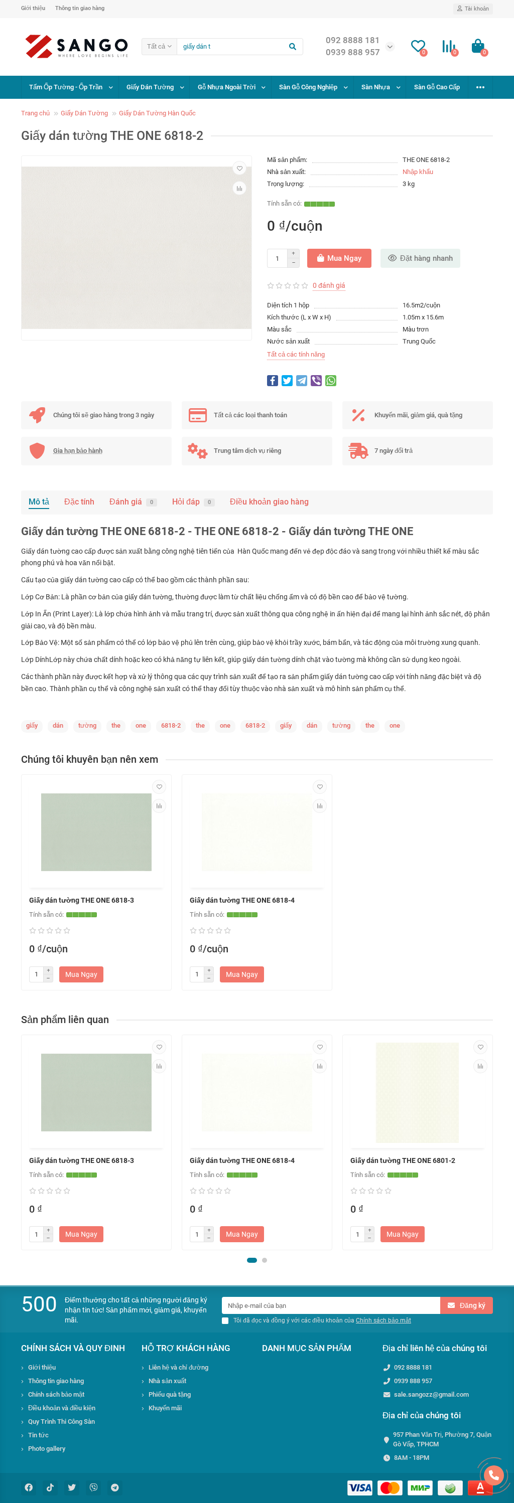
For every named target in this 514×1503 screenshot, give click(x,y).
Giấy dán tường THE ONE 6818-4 (242, 900)
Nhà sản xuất (167, 1381)
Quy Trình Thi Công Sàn (61, 1421)
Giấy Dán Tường (150, 87)
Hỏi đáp (191, 502)
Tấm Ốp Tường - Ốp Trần (65, 87)
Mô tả (39, 502)
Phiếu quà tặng (170, 1394)
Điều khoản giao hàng (269, 502)
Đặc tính (79, 502)
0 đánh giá (329, 285)
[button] (252, 1260)
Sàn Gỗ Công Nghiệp (308, 87)
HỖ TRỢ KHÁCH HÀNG (186, 1348)
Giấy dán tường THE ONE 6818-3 (81, 900)
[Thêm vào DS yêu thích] (239, 168)
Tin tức (38, 1435)
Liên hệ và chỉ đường (178, 1367)
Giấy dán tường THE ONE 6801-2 (402, 1160)
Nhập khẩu (418, 172)
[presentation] (22, 1142)
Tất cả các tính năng (296, 354)
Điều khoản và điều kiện (61, 1408)
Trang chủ (35, 113)
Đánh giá (131, 502)
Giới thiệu (33, 8)
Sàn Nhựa (375, 87)
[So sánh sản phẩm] (239, 188)
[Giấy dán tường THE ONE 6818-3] (96, 832)
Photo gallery (46, 1448)
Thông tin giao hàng (79, 8)
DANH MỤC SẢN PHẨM (306, 1348)
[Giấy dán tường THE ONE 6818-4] (257, 832)
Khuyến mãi (165, 1408)
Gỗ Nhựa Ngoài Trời (226, 87)
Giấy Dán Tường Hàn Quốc (157, 113)
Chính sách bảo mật (56, 1394)
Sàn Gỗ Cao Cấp (437, 87)
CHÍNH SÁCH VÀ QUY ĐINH (73, 1348)
